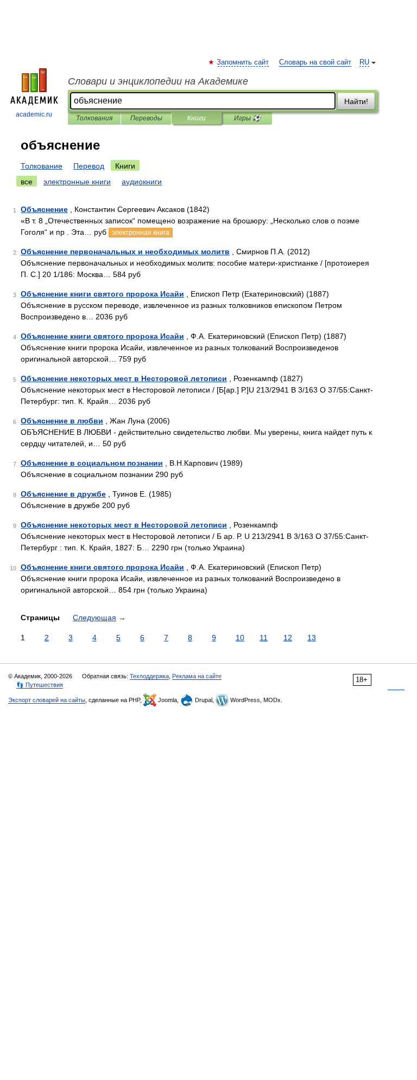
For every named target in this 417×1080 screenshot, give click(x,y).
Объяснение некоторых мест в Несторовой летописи (124, 378)
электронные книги (77, 181)
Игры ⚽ (247, 118)
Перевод (88, 166)
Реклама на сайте (197, 676)
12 (287, 637)
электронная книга (140, 232)
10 (240, 637)
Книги (196, 118)
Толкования (94, 118)
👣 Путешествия (39, 685)
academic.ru (34, 114)
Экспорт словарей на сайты (46, 700)
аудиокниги (142, 181)
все (27, 181)
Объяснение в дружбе (63, 494)
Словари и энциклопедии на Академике (158, 81)
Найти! (356, 101)
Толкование (41, 166)
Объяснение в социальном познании (92, 463)
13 (311, 637)
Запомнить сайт (243, 62)
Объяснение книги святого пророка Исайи (102, 294)
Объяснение (44, 209)
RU (364, 62)
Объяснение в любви (62, 420)
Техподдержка (149, 676)
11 (264, 637)
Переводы (146, 118)
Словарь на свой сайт (315, 62)
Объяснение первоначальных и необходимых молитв (125, 251)
